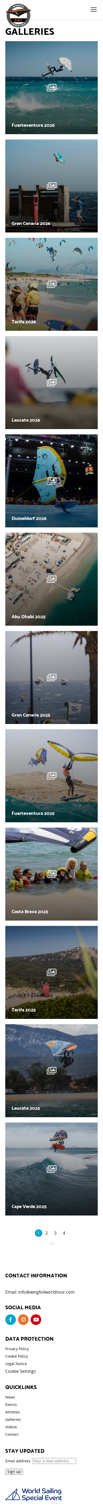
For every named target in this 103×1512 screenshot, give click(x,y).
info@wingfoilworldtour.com (46, 1292)
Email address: (18, 1460)
